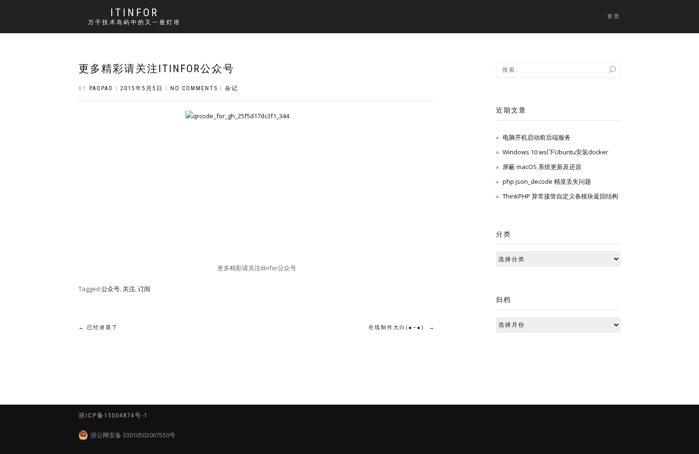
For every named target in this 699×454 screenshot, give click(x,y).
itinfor (134, 13)
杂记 (231, 88)
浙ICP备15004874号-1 (113, 415)
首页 (614, 16)
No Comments (194, 88)
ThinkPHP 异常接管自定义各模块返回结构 (560, 196)
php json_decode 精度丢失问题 (547, 181)
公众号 (110, 288)
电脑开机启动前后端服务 (537, 137)
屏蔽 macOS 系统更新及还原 (542, 166)
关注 (129, 288)
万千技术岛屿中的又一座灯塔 (134, 22)
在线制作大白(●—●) (402, 327)
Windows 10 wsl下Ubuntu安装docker (555, 152)
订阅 (144, 288)
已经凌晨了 (98, 327)
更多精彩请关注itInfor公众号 (156, 69)
